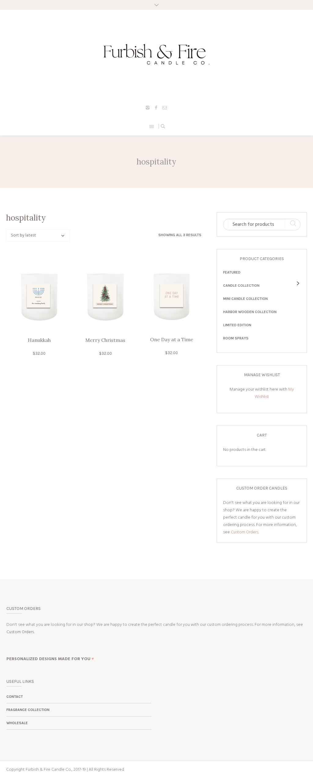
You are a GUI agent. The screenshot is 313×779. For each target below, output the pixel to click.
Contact (14, 696)
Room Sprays (236, 338)
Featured (232, 272)
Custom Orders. (245, 532)
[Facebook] (156, 107)
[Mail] (165, 107)
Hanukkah (39, 340)
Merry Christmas (105, 340)
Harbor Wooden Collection (250, 312)
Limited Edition (237, 325)
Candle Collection (241, 285)
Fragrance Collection (28, 710)
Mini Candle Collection (245, 299)
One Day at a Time (171, 339)
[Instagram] (148, 107)
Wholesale (17, 723)
